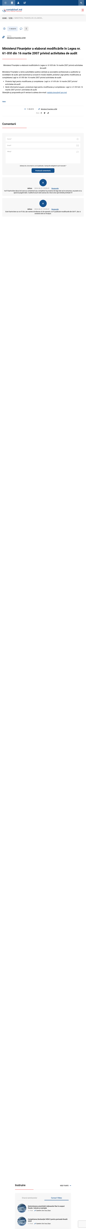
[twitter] (44, 113)
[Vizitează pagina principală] (12, 10)
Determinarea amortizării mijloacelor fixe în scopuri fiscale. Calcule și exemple (46, 1207)
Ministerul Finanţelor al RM (16, 38)
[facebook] (41, 113)
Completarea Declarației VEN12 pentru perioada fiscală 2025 (47, 1220)
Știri (11, 18)
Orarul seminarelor (29, 1198)
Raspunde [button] (55, 188)
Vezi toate (64, 1185)
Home (4, 18)
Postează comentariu (43, 171)
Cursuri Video (56, 1198)
